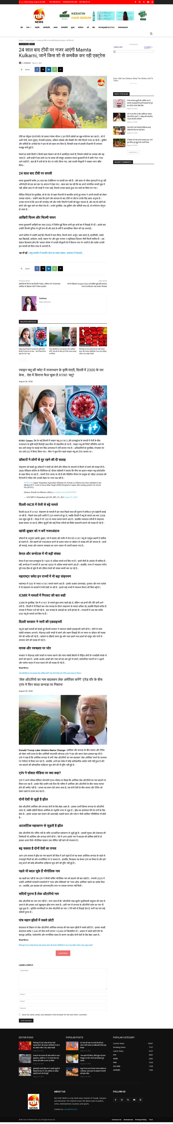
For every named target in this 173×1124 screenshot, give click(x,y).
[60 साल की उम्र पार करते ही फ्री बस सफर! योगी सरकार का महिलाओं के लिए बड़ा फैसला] (72, 1046)
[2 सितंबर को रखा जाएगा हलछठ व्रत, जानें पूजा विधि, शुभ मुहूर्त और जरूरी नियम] (119, 143)
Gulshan (27, 63)
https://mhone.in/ (45, 302)
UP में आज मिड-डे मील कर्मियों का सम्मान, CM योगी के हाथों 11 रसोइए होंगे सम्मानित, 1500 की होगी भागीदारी (140, 116)
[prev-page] (20, 359)
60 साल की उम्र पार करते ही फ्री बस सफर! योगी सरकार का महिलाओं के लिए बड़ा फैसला (93, 1045)
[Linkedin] (48, 69)
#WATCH (28, 483)
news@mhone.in (71, 1109)
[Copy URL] (60, 69)
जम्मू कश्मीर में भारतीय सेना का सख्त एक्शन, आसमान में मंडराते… (56, 252)
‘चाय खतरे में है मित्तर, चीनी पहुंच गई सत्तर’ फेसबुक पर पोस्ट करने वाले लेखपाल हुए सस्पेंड (93, 1058)
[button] (151, 33)
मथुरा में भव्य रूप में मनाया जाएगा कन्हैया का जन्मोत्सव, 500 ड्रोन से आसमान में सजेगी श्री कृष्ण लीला (93, 1070)
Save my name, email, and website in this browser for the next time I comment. (54, 1015)
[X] (144, 2)
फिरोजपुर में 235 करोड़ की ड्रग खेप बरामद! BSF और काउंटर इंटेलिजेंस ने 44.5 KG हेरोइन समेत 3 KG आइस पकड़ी (93, 351)
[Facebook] (135, 2)
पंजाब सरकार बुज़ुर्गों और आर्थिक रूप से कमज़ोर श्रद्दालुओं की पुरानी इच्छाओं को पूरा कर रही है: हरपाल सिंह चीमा (140, 102)
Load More (63, 953)
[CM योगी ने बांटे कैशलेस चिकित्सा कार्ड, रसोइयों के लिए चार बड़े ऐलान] (119, 130)
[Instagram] (139, 2)
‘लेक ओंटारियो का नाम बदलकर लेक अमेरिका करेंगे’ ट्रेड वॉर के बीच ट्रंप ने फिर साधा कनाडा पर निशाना (62, 351)
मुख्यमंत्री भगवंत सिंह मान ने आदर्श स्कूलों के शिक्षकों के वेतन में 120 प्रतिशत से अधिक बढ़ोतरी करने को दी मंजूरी (46, 1070)
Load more (133, 152)
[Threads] (152, 2)
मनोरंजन (32, 44)
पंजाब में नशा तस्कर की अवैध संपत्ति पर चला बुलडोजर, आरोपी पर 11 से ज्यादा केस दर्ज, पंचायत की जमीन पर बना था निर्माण (46, 1058)
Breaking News (24, 345)
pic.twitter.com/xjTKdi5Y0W (64, 492)
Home (21, 40)
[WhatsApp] (54, 69)
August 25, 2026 (70, 497)
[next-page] (24, 359)
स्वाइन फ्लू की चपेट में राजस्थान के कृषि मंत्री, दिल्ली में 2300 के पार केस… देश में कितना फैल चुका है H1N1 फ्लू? (32, 351)
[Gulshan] (20, 63)
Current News (30, 40)
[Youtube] (148, 2)
